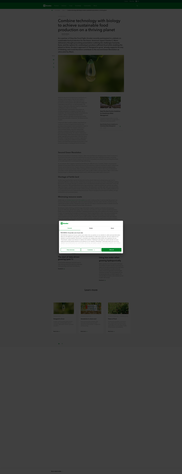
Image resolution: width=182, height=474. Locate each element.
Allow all (111, 249)
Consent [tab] (70, 228)
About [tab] (112, 228)
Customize (90, 249)
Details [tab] (91, 228)
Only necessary (70, 249)
